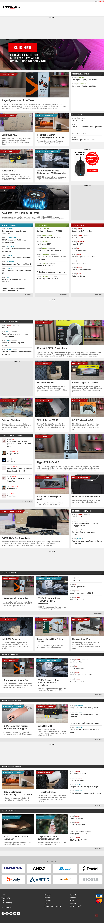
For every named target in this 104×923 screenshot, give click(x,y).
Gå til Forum (26, 501)
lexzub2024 (14, 466)
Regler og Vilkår (75, 906)
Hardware (47, 895)
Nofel (12, 493)
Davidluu (14, 476)
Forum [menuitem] (96, 1)
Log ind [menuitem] (101, 1)
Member (73, 903)
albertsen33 (15, 486)
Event (72, 901)
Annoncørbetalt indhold (52, 906)
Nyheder (47, 898)
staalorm (14, 439)
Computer (47, 901)
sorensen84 (15, 451)
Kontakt (73, 895)
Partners (73, 898)
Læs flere (27, 295)
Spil (45, 903)
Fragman (14, 459)
